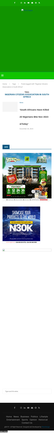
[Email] (32, 3)
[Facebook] (14, 3)
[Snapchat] (36, 3)
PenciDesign (46, 427)
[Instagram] (21, 3)
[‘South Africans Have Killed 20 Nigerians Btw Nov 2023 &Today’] (10, 107)
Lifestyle (44, 416)
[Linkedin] (24, 3)
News (16, 416)
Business (25, 416)
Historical (43, 419)
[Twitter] (17, 3)
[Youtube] (28, 3)
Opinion (33, 419)
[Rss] (39, 3)
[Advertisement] (27, 42)
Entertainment (13, 419)
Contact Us (27, 423)
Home (5, 84)
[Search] (51, 75)
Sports (25, 419)
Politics (34, 416)
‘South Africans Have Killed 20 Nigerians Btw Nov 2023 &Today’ (34, 117)
